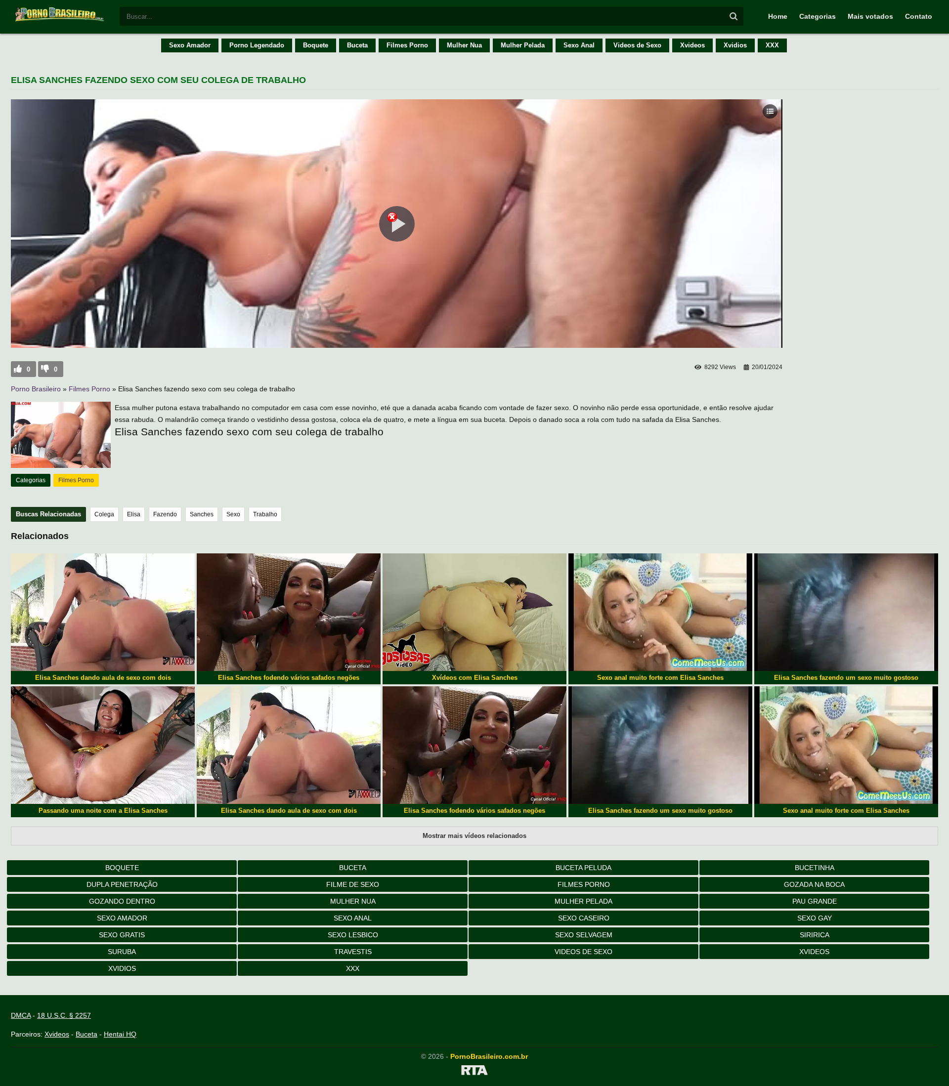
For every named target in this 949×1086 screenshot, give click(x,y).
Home (777, 16)
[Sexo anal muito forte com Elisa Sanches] (660, 612)
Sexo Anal (579, 45)
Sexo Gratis (122, 935)
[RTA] (474, 1071)
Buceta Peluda (583, 868)
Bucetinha (814, 868)
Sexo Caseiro (583, 918)
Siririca (814, 935)
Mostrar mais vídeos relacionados (474, 835)
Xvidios (735, 45)
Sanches (202, 514)
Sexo (233, 514)
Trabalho (265, 514)
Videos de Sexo (637, 45)
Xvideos (692, 45)
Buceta (357, 45)
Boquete (315, 45)
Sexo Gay (814, 918)
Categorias (817, 16)
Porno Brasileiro (36, 389)
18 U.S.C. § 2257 (64, 1015)
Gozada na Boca (814, 884)
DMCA (21, 1015)
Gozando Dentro (122, 901)
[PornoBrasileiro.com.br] (60, 21)
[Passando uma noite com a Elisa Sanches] (103, 745)
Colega (104, 514)
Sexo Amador (190, 45)
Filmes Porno (407, 45)
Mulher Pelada (523, 45)
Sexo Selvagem (583, 935)
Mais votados (870, 16)
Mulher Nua (464, 45)
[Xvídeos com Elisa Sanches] (474, 612)
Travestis (353, 952)
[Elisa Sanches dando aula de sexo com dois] (103, 612)
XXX (772, 45)
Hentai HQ (120, 1034)
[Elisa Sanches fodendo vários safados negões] (289, 612)
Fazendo (165, 514)
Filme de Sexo (352, 884)
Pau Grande (814, 901)
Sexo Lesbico (353, 935)
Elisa (133, 514)
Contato (918, 16)
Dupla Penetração (122, 884)
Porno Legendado (256, 45)
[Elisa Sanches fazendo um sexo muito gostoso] (846, 612)
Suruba (122, 952)
